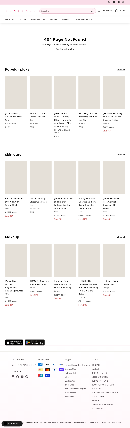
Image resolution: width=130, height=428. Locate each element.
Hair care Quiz (70, 373)
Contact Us (116, 422)
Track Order (69, 385)
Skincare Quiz (70, 369)
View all (121, 69)
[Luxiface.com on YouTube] (22, 376)
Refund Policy (94, 422)
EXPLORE (65, 20)
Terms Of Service (50, 422)
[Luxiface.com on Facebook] (17, 376)
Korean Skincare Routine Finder (77, 365)
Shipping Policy (80, 422)
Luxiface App (70, 381)
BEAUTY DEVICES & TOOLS (103, 385)
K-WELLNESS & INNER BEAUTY (105, 393)
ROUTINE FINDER (99, 373)
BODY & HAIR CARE (100, 381)
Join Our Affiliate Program (75, 389)
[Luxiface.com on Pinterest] (26, 376)
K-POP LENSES (98, 397)
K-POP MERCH (98, 389)
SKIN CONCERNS (38, 20)
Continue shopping (65, 49)
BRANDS (53, 20)
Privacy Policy (65, 422)
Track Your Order (83, 20)
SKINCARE (9, 20)
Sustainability (70, 393)
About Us (106, 422)
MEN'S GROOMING (100, 377)
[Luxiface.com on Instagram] (13, 376)
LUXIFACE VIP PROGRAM (102, 404)
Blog (67, 377)
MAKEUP (22, 20)
